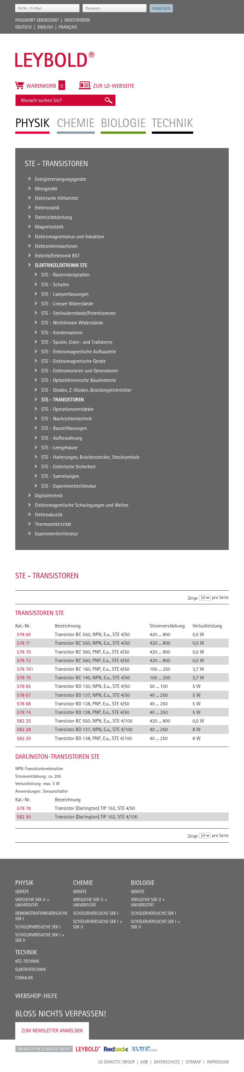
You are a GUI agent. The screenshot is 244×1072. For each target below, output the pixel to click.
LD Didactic (44, 1049)
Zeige (193, 597)
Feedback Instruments (116, 1049)
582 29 (24, 738)
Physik (24, 882)
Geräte (22, 891)
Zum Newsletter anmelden (52, 1031)
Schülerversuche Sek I (38, 926)
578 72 (24, 660)
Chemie (83, 882)
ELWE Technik (145, 1049)
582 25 (24, 721)
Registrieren (77, 20)
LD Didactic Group (116, 1061)
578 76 (24, 678)
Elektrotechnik (30, 969)
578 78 (24, 808)
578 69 (24, 634)
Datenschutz (167, 1061)
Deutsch (23, 27)
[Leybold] (55, 36)
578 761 (25, 669)
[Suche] (108, 100)
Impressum (218, 1061)
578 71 (23, 643)
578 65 (24, 686)
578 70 (24, 652)
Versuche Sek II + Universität (32, 902)
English (45, 27)
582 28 (24, 729)
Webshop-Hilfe (36, 996)
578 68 (24, 704)
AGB (144, 1061)
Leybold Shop (88, 1049)
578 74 (24, 712)
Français (68, 27)
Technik (26, 952)
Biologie (142, 882)
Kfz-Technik (27, 961)
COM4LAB (24, 977)
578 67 (24, 695)
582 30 (24, 817)
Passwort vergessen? (37, 20)
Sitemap (193, 1061)
